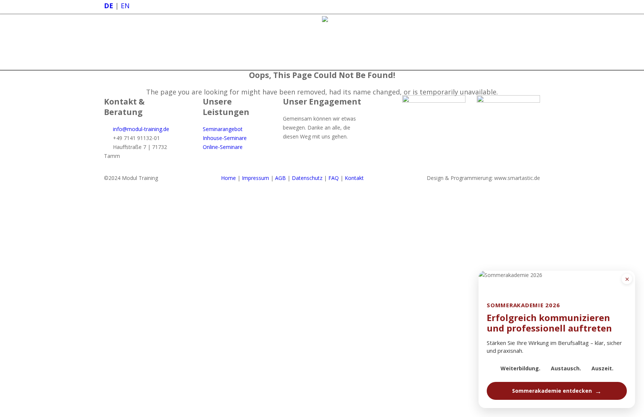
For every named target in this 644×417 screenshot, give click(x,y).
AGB (280, 177)
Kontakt (354, 177)
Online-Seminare (223, 146)
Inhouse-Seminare (225, 137)
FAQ (333, 177)
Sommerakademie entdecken (557, 390)
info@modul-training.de (141, 129)
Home (228, 177)
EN (125, 5)
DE (108, 5)
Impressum (255, 177)
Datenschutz (307, 177)
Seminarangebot (223, 129)
